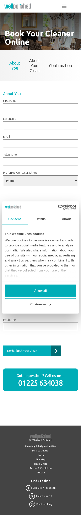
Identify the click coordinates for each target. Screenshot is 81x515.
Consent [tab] (14, 219)
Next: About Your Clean (22, 350)
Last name (9, 118)
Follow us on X (44, 496)
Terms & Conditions (41, 468)
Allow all (40, 290)
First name (9, 100)
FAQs (41, 454)
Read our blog (44, 504)
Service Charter (40, 450)
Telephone (10, 154)
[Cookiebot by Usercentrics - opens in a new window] (58, 207)
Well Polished (44, 440)
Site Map (40, 459)
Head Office (40, 463)
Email (6, 136)
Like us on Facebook (44, 487)
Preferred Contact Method (20, 172)
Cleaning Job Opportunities (40, 446)
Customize (38, 304)
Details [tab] (41, 219)
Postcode (9, 319)
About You (14, 65)
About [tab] (66, 219)
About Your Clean (34, 65)
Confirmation (60, 65)
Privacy (41, 472)
